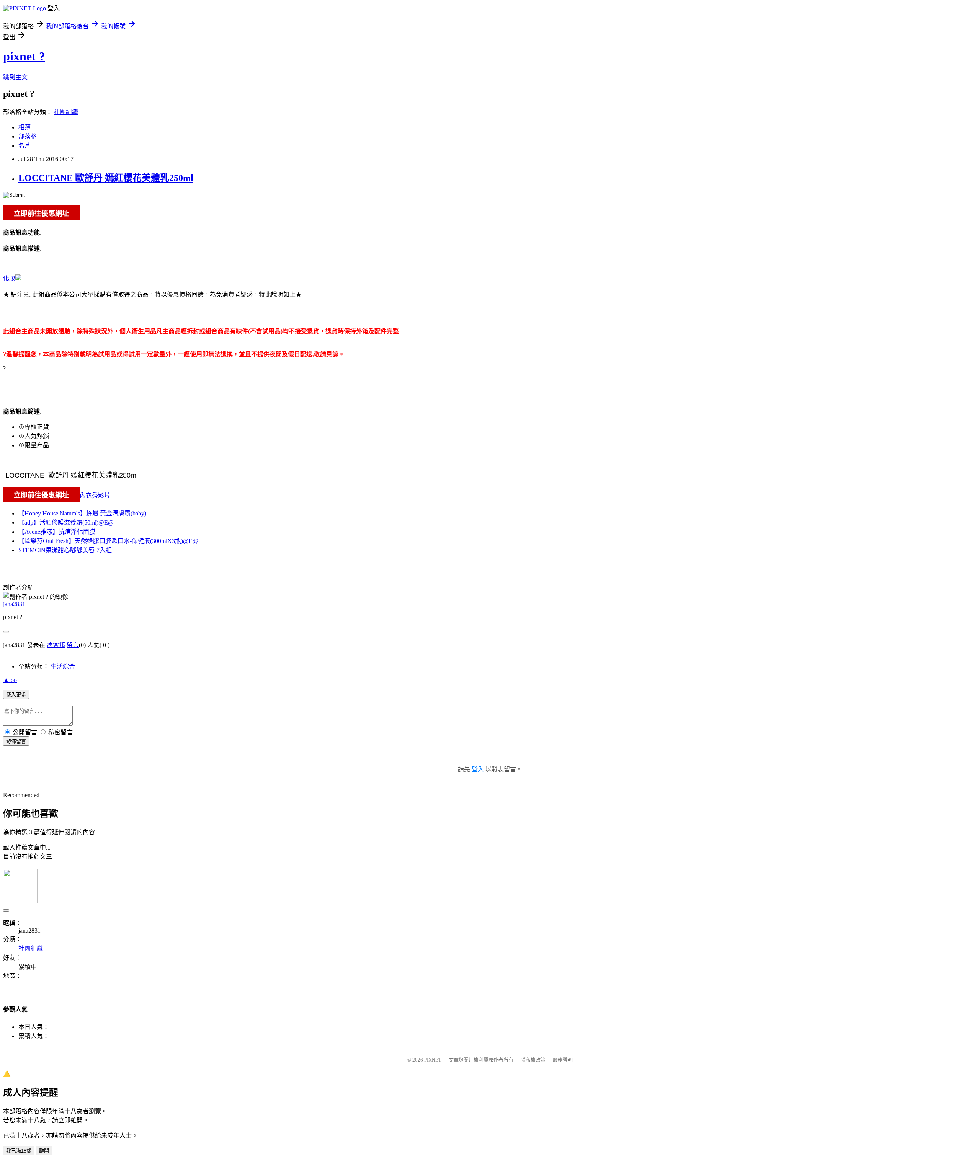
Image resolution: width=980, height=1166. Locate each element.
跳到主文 (15, 77)
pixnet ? (24, 56)
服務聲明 (563, 1060)
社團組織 (66, 112)
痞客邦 (56, 645)
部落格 (27, 136)
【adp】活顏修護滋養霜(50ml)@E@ (66, 522)
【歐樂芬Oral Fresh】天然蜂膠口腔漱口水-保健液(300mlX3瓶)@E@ (108, 541)
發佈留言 (16, 741)
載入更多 (16, 695)
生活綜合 (63, 666)
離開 (44, 1151)
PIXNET (432, 1060)
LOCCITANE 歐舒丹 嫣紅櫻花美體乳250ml (105, 178)
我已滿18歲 (18, 1151)
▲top (10, 680)
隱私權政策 (533, 1060)
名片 (24, 145)
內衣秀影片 (95, 495)
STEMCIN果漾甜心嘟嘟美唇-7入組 (65, 550)
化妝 (9, 278)
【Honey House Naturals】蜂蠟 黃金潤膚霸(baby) (82, 513)
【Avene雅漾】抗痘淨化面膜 (56, 531)
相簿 (24, 127)
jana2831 (14, 604)
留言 (73, 645)
